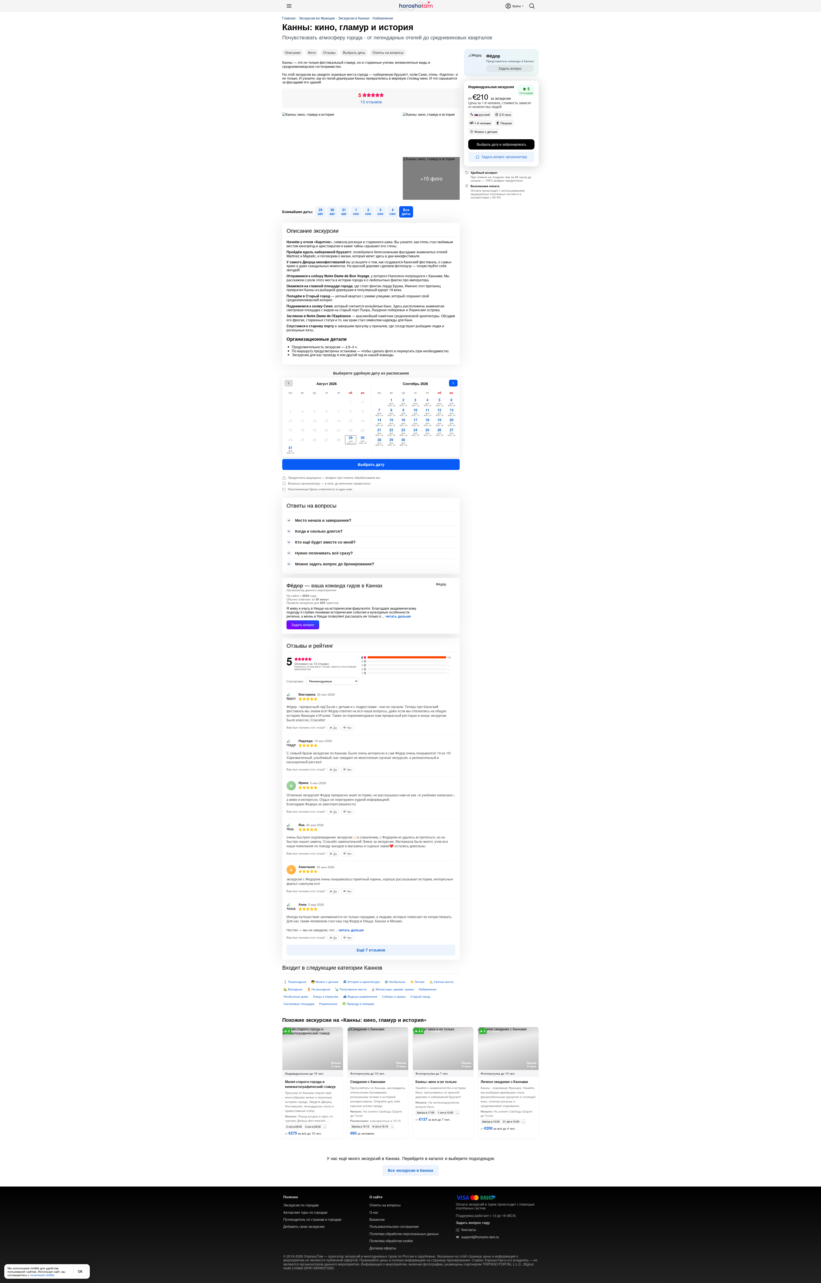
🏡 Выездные (293, 989)
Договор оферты (382, 1248)
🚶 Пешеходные (295, 981)
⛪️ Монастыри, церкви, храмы (392, 989)
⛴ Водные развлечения (360, 996)
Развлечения (328, 1004)
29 (350, 439)
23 (363, 430)
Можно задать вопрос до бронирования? (334, 564)
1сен (356, 211)
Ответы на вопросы (388, 52)
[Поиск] (532, 6)
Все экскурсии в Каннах (410, 1170)
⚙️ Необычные (394, 981)
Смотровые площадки (299, 1004)
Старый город (420, 996)
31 (290, 449)
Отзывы (329, 52)
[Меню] (289, 6)
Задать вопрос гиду (473, 1223)
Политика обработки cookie (391, 1241)
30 (362, 439)
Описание (293, 52)
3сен (380, 211)
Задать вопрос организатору (504, 156)
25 (302, 439)
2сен (368, 211)
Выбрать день (354, 52)
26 (314, 439)
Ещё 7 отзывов (371, 950)
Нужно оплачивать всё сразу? (324, 553)
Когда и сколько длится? (319, 531)
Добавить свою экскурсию (304, 1226)
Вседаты (406, 211)
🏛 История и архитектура (361, 981)
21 (339, 430)
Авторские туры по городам (305, 1212)
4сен (393, 211)
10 (290, 420)
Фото (312, 52)
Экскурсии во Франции (317, 18)
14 (339, 420)
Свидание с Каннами (367, 1081)
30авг (332, 211)
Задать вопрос (303, 624)
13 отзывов (371, 101)
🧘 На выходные (318, 989)
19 (314, 430)
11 (302, 420)
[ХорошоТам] (415, 6)
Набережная (383, 18)
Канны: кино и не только (435, 1081)
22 (351, 430)
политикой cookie (42, 1275)
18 (302, 430)
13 (326, 420)
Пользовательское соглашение (394, 1226)
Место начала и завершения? (323, 520)
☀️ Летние (417, 981)
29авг (320, 211)
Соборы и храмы (394, 996)
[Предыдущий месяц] (288, 383)
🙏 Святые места (441, 981)
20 (326, 430)
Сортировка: (295, 681)
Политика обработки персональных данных (404, 1234)
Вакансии (377, 1219)
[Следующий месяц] (453, 383)
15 (351, 420)
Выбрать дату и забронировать (501, 144)
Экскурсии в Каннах (353, 18)
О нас (373, 1212)
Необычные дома (296, 996)
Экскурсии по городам (301, 1205)
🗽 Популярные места (350, 989)
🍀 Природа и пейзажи (358, 1004)
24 (290, 439)
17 (290, 430)
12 (314, 420)
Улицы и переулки (325, 996)
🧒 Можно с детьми (324, 981)
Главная (288, 18)
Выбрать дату (371, 464)
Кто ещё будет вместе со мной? (325, 542)
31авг (344, 211)
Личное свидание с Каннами (504, 1081)
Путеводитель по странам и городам (312, 1219)
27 (326, 439)
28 (339, 439)
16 (363, 420)
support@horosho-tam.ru (480, 1237)
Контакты (468, 1230)
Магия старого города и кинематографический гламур (310, 1084)
